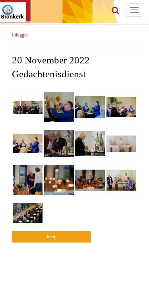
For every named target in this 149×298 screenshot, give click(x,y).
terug (51, 236)
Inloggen (20, 35)
